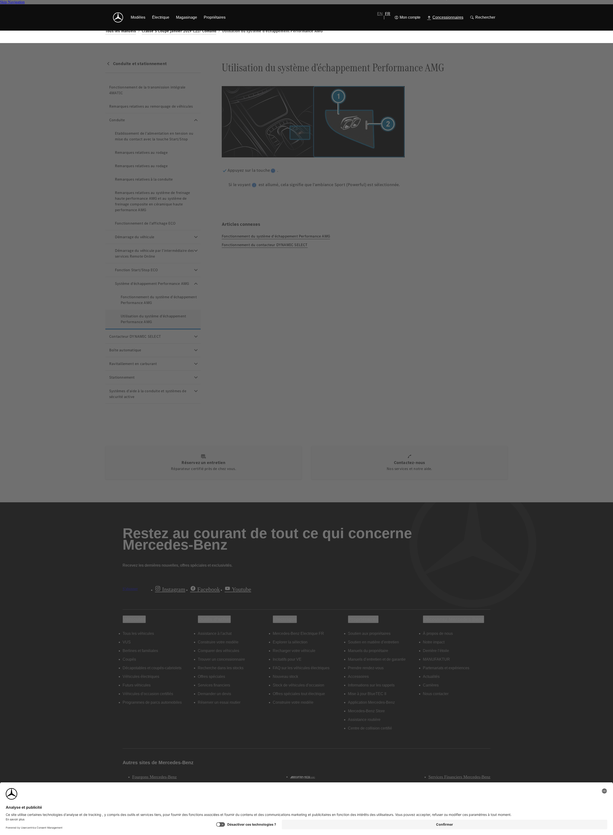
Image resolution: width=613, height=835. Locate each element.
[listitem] (138, 17)
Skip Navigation (12, 2)
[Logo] (118, 17)
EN (380, 14)
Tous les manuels (120, 30)
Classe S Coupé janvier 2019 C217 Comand (179, 30)
